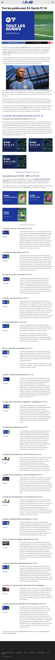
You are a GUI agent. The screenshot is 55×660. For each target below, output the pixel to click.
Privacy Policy (33, 652)
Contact (26, 652)
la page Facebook (42, 631)
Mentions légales (41, 652)
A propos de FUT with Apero (7, 652)
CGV (48, 652)
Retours (3, 654)
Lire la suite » (5, 236)
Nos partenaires (19, 652)
